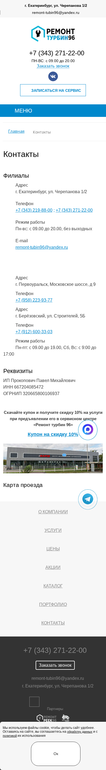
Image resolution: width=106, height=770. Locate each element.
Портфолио (53, 604)
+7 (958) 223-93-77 (33, 300)
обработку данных (79, 731)
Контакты (53, 623)
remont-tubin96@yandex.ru (55, 12)
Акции (53, 567)
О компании (53, 512)
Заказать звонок (53, 66)
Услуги (53, 530)
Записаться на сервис (56, 90)
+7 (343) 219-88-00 (33, 210)
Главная (16, 131)
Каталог (53, 586)
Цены (53, 549)
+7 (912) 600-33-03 (33, 331)
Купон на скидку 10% (53, 434)
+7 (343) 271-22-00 (56, 53)
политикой (10, 735)
